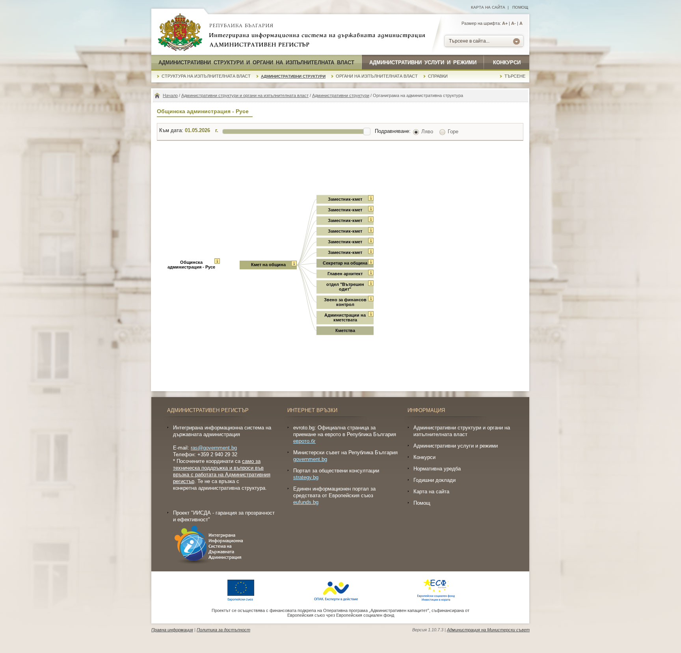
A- (513, 23)
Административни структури (293, 76)
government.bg (310, 459)
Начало (170, 95)
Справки (438, 76)
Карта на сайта (488, 7)
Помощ (520, 7)
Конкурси (507, 62)
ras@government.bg (214, 448)
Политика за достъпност (223, 629)
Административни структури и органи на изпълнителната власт (256, 62)
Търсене (514, 76)
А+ (505, 23)
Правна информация (172, 629)
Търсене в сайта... (469, 41)
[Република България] (180, 32)
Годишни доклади (434, 480)
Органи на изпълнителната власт (377, 76)
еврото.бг (304, 441)
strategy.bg (305, 477)
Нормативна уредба (437, 469)
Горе (453, 131)
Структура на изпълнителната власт (206, 76)
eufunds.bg (305, 502)
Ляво (427, 131)
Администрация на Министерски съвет (488, 629)
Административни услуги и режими (422, 62)
